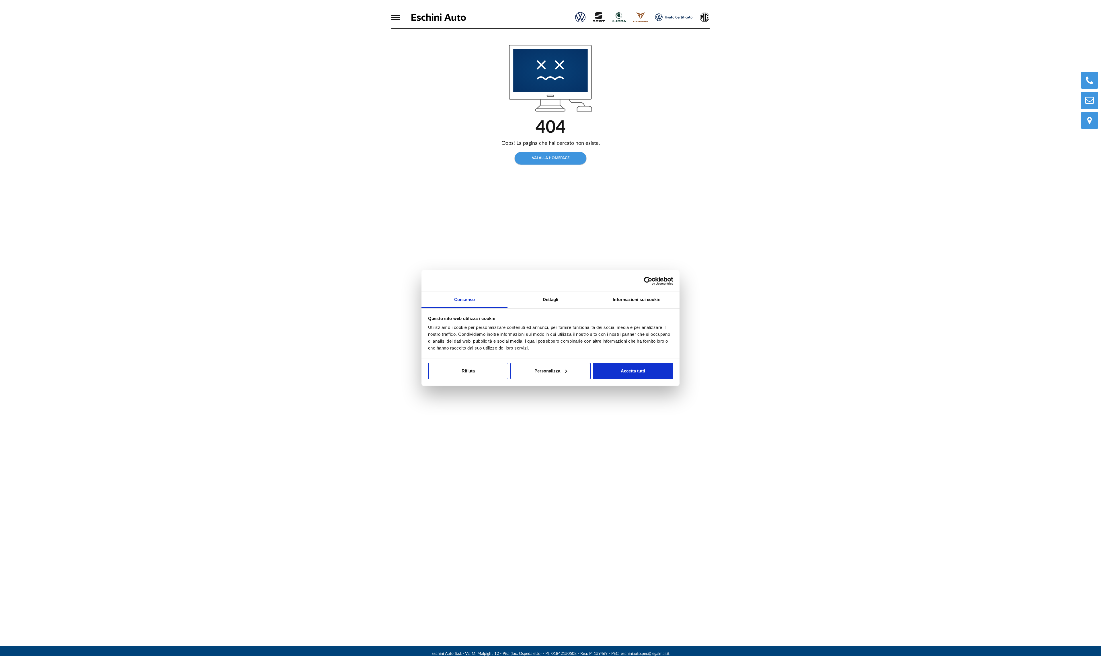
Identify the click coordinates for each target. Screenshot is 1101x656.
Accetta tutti (633, 370)
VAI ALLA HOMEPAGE (550, 158)
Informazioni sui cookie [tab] (636, 299)
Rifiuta (468, 370)
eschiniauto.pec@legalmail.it (645, 654)
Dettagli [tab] (551, 299)
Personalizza (547, 370)
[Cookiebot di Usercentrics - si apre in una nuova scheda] (648, 281)
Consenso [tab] (464, 299)
